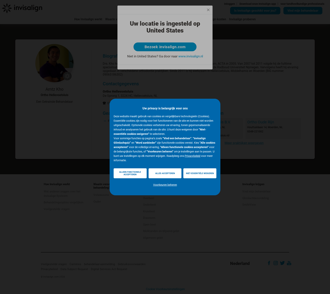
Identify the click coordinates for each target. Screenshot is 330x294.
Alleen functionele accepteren (130, 173)
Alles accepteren (165, 173)
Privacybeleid (192, 155)
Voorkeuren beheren (165, 184)
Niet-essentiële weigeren (200, 173)
